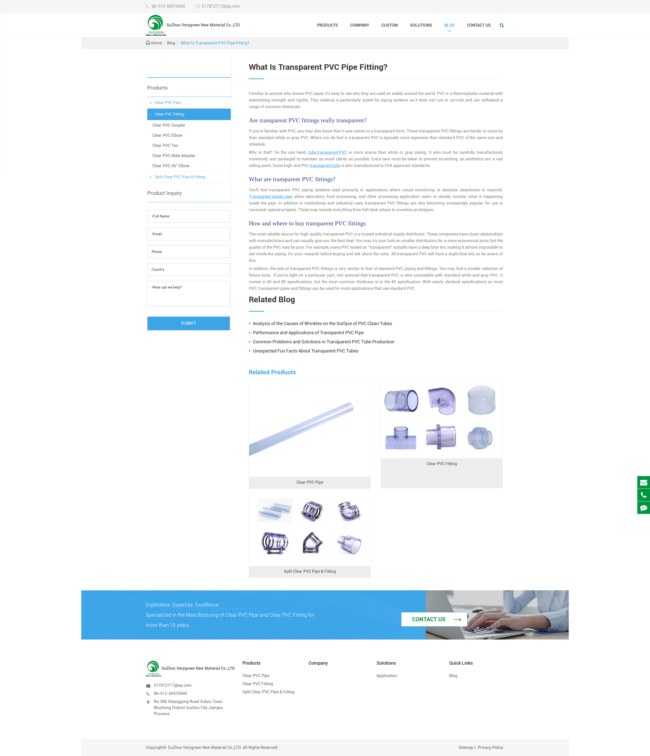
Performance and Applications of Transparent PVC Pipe (308, 332)
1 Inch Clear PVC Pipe (280, 407)
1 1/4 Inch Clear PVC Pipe (284, 415)
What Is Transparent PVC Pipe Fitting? (215, 43)
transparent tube (325, 165)
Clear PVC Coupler (168, 125)
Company (359, 25)
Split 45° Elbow (274, 530)
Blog (449, 25)
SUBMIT (188, 323)
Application (387, 675)
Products (327, 25)
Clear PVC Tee (165, 145)
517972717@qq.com (221, 6)
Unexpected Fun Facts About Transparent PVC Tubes (305, 351)
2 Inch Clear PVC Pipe (280, 430)
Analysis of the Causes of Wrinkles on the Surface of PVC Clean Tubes (322, 323)
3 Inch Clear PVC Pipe (280, 445)
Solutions (421, 25)
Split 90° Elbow (274, 515)
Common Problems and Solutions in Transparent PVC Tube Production (323, 341)
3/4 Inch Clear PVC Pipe (282, 399)
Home (156, 43)
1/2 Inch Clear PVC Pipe (282, 392)
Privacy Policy (490, 747)
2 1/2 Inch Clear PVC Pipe (284, 437)
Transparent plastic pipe (270, 196)
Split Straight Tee (276, 522)
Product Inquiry (164, 193)
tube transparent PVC (327, 152)
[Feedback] (643, 507)
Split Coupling (273, 507)
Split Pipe (269, 499)
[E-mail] (643, 482)
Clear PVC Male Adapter (174, 155)
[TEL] (643, 495)
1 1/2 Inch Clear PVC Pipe (284, 422)
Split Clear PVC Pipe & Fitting (180, 176)
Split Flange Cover (277, 537)
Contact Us (479, 25)
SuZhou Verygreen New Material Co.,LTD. (205, 747)
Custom (389, 25)
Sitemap (466, 747)
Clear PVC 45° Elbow (170, 165)
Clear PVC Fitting (169, 114)
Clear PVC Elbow (167, 135)
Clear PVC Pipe (168, 102)
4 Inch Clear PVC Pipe (280, 453)
